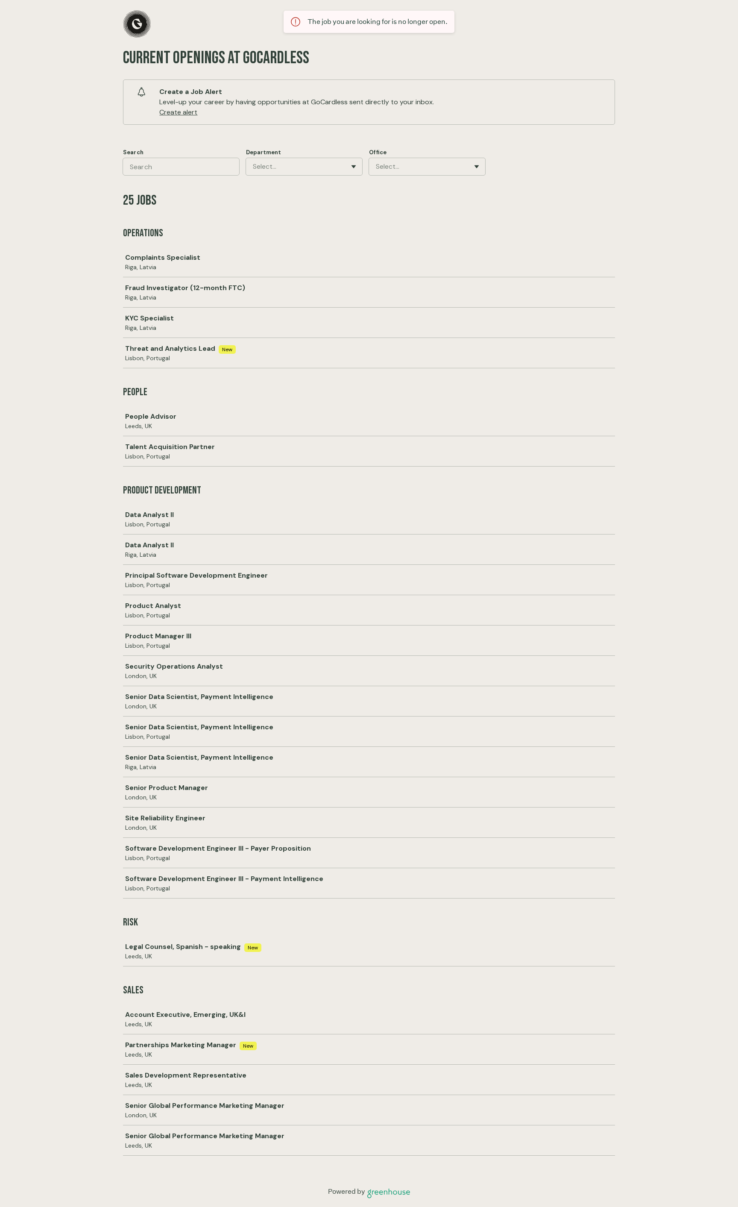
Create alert (178, 112)
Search (133, 152)
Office (378, 152)
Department (263, 152)
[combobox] (254, 166)
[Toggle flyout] (353, 167)
